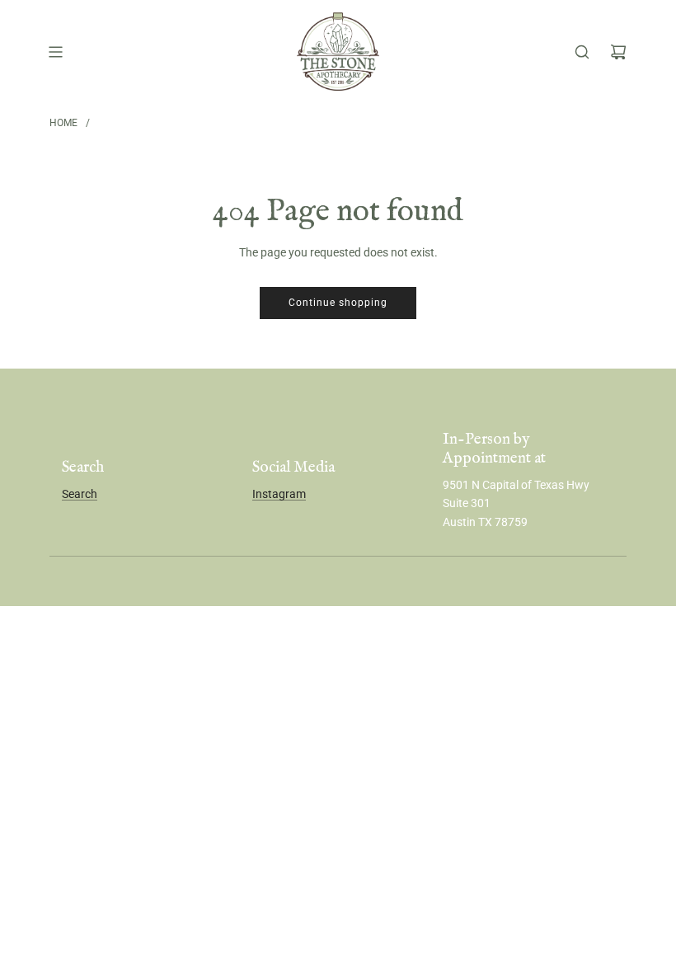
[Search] (582, 52)
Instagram (279, 494)
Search (79, 494)
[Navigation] (55, 52)
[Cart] (618, 52)
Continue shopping (338, 302)
